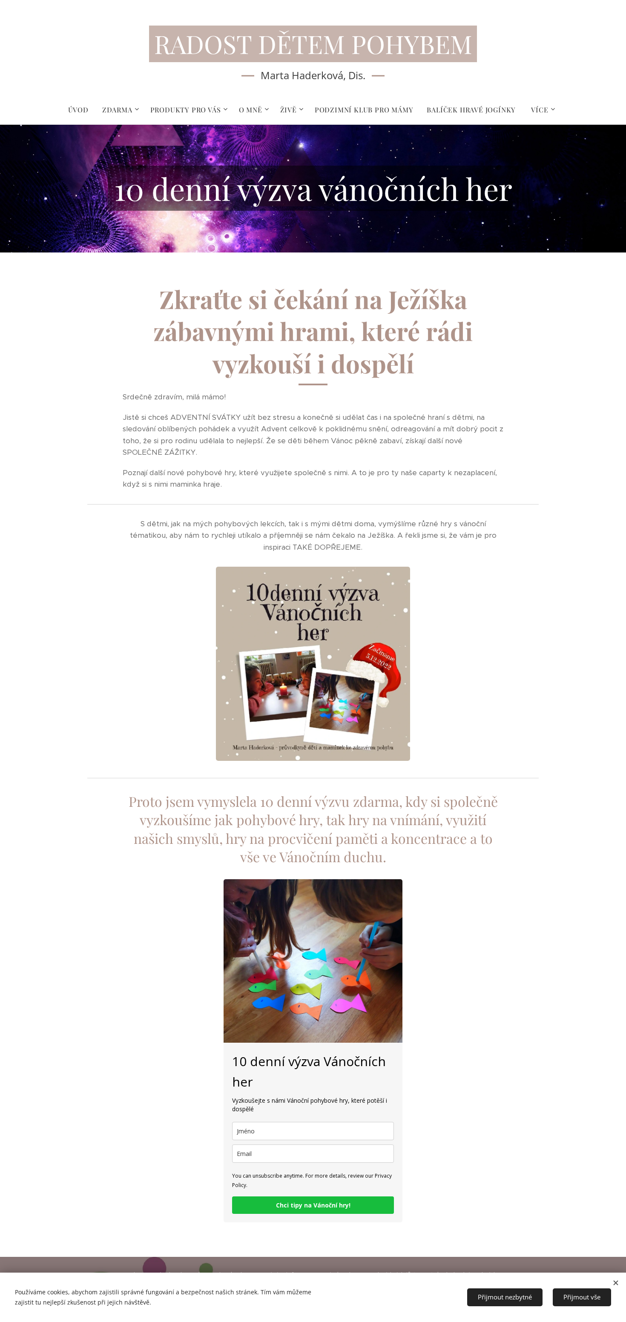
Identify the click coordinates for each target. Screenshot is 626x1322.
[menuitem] (81, 109)
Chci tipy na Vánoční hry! (313, 1205)
